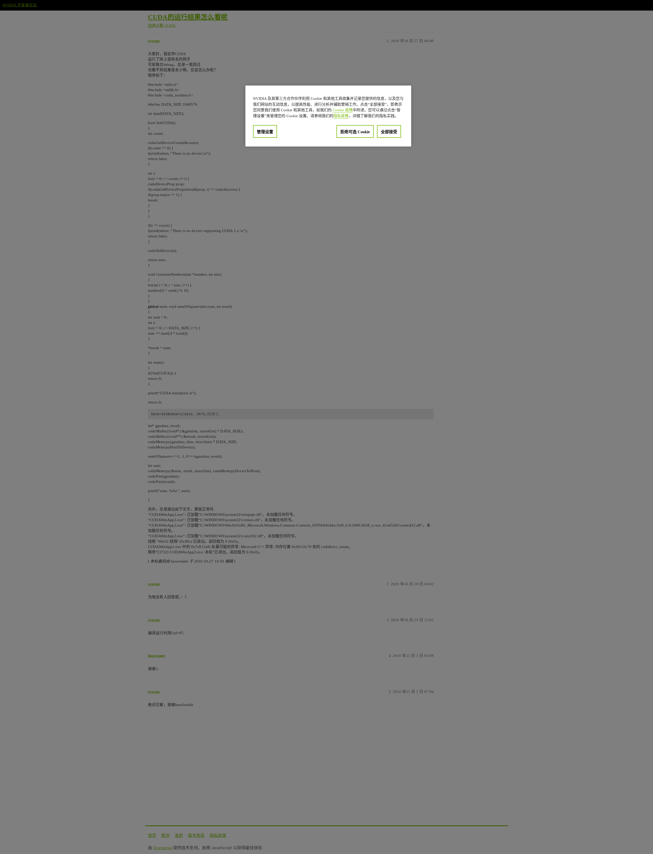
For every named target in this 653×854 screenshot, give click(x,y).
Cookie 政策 (343, 110)
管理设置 (265, 132)
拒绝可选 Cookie (355, 132)
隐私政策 (341, 116)
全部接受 (389, 132)
